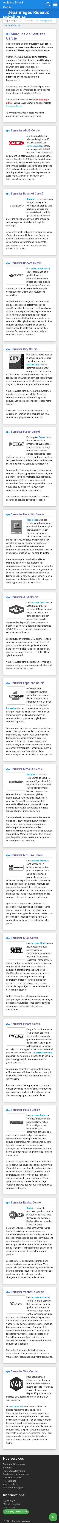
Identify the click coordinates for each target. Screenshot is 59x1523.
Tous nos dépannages (14, 1464)
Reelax (29, 1208)
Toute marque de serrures (16, 1474)
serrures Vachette (40, 1297)
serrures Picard (44, 1052)
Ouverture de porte (12, 1477)
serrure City (32, 364)
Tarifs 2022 (9, 1501)
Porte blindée (9, 1480)
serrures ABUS (33, 146)
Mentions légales (11, 1504)
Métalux (30, 774)
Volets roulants (10, 1484)
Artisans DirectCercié (13, 4)
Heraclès (31, 519)
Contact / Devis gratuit (16, 1511)
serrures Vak (17, 1406)
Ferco (42, 437)
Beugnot (30, 199)
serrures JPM (37, 602)
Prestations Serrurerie (14, 1471)
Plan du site (9, 1507)
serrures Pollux (38, 1115)
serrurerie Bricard (40, 268)
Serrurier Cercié (14, 106)
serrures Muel (37, 943)
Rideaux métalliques (13, 1487)
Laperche (11, 708)
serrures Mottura (39, 860)
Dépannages (11, 20)
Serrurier (28, 20)
